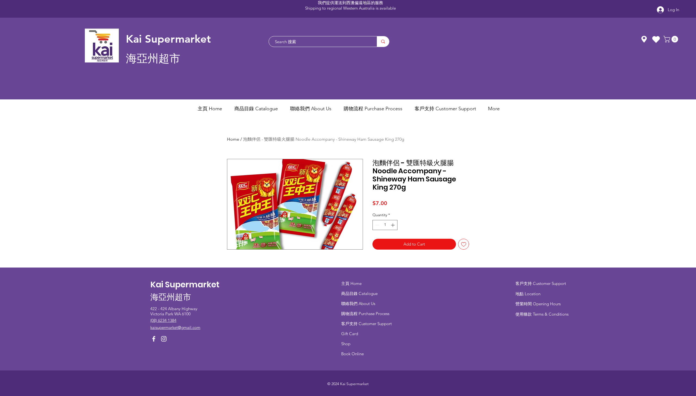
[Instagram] (163, 338)
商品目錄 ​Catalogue (360, 293)
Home (233, 139)
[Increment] (393, 225)
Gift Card (349, 333)
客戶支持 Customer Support (366, 323)
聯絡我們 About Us (358, 303)
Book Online (352, 353)
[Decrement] (376, 225)
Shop (345, 343)
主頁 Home (351, 283)
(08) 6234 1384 (163, 320)
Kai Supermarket (168, 38)
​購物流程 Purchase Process (365, 313)
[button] (671, 39)
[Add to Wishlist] (463, 244)
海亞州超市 (153, 58)
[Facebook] (153, 338)
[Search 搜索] (383, 41)
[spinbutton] (385, 225)
